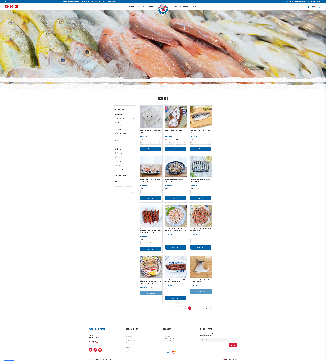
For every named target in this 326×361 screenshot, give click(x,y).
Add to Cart (150, 149)
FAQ (164, 343)
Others (118, 149)
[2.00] (116, 190)
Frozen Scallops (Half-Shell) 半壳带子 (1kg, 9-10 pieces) (150, 180)
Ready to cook (130, 347)
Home (115, 92)
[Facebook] (7, 6)
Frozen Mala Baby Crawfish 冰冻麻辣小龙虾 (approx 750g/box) (150, 231)
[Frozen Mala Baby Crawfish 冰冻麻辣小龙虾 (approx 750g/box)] (151, 216)
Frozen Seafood (130, 340)
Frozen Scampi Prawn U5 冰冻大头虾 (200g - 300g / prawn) (150, 282)
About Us (128, 336)
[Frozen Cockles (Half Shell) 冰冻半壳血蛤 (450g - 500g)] (201, 216)
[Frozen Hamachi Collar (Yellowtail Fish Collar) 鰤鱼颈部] (201, 267)
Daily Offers (120, 109)
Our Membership (167, 334)
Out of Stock (151, 293)
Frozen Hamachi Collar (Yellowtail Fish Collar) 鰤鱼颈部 (200, 280)
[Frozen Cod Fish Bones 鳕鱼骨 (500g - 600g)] (151, 117)
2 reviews (183, 157)
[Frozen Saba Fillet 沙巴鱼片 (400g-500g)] (201, 117)
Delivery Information (168, 338)
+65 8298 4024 (95, 341)
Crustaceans (118, 129)
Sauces (128, 349)
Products (120, 92)
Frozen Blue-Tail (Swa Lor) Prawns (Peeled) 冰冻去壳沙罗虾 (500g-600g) (175, 229)
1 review (208, 257)
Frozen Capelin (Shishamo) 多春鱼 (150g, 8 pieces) (200, 180)
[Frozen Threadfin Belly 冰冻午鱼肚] (176, 117)
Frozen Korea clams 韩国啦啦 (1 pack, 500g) (174, 180)
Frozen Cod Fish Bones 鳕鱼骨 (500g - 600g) (150, 131)
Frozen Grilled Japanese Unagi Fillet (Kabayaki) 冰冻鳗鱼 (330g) (175, 280)
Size (167, 139)
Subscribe (233, 345)
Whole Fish (118, 126)
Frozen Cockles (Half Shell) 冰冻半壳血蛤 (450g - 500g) (200, 229)
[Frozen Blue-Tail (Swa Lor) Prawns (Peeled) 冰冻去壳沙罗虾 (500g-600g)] (176, 216)
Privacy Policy (166, 336)
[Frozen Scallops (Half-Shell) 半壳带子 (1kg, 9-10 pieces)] (151, 166)
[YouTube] (16, 6)
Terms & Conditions (168, 340)
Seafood (127, 92)
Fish (116, 137)
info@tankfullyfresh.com (97, 343)
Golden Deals (121, 175)
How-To (128, 351)
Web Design (221, 359)
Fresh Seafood (130, 338)
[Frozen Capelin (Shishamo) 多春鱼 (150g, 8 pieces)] (201, 166)
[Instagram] (11, 6)
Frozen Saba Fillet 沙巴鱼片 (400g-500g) (200, 131)
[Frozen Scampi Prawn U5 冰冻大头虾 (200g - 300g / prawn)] (151, 267)
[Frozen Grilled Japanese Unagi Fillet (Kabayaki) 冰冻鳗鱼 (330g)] (176, 267)
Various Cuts (118, 122)
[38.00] (133, 190)
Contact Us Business (168, 345)
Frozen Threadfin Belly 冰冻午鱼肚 (175, 130)
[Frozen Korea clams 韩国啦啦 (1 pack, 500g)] (176, 166)
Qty (141, 139)
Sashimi (117, 140)
